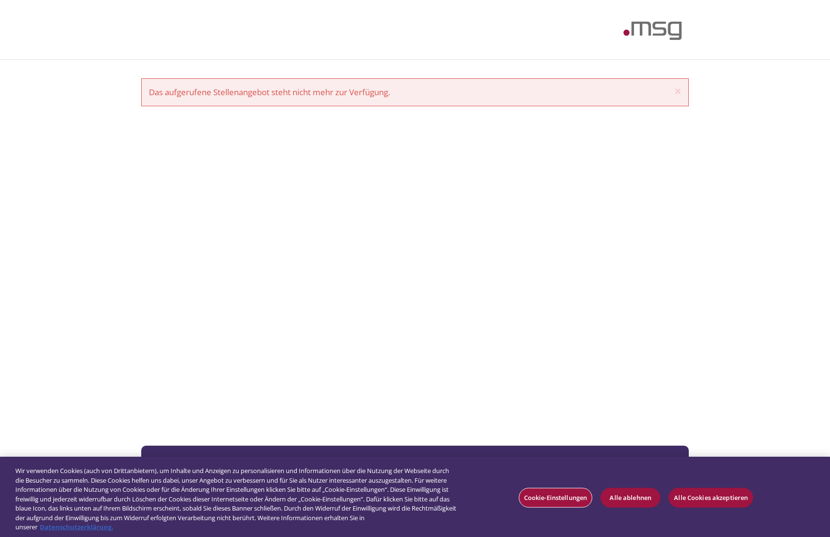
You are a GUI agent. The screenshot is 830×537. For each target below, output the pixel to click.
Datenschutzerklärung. (76, 527)
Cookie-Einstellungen (555, 497)
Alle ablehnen (630, 497)
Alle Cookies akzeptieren (711, 497)
